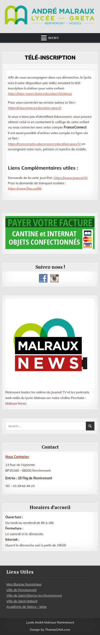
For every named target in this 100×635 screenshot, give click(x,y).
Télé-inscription (50, 57)
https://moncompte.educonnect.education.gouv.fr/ (44, 144)
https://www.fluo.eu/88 (24, 188)
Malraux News (15, 403)
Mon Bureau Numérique (24, 584)
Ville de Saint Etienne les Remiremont (34, 595)
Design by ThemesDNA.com (50, 630)
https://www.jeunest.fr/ (70, 178)
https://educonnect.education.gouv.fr (34, 108)
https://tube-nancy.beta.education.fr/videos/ (40, 94)
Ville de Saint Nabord (21, 601)
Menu (53, 38)
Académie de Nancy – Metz (26, 607)
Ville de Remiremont (21, 590)
